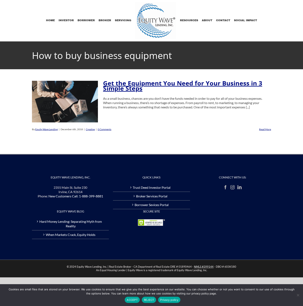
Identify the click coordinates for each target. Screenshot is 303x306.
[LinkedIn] (239, 187)
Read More (265, 129)
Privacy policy (169, 299)
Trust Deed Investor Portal (151, 187)
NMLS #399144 (204, 266)
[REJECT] (298, 295)
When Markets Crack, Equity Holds (70, 235)
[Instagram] (232, 187)
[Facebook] (225, 187)
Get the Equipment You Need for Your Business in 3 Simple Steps (182, 86)
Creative (90, 129)
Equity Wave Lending (46, 129)
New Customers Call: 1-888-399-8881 (75, 196)
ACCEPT (132, 299)
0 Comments (104, 129)
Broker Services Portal (151, 196)
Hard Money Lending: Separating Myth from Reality (70, 223)
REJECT (149, 299)
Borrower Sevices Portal (152, 205)
